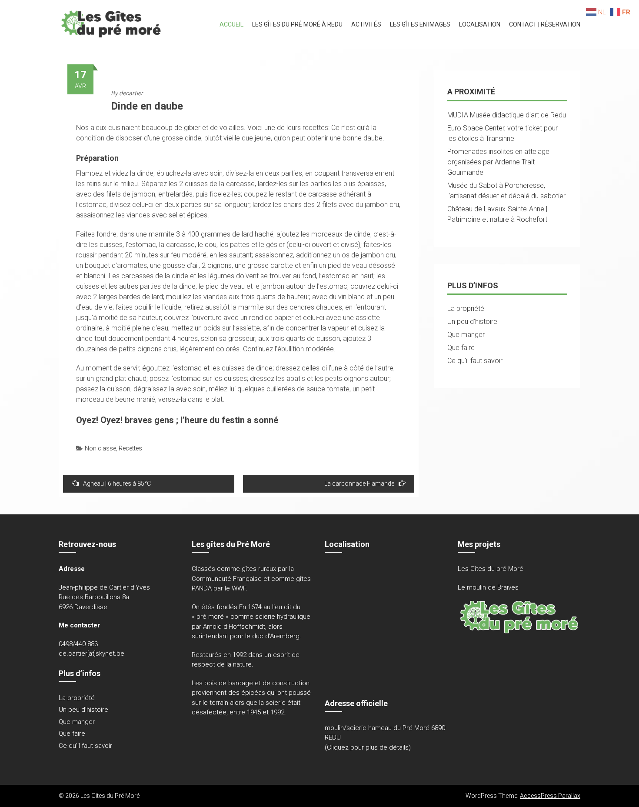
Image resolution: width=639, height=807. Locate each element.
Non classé (100, 448)
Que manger (466, 334)
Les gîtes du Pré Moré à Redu (297, 24)
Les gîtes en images (420, 24)
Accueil (231, 24)
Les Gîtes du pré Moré (490, 569)
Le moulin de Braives (488, 587)
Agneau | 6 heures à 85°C (117, 483)
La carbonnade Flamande (359, 483)
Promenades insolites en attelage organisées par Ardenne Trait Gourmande (498, 162)
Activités (366, 24)
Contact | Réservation (544, 24)
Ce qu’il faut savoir (475, 361)
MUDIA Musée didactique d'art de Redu (506, 115)
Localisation (479, 24)
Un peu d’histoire (472, 321)
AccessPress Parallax (550, 795)
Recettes (130, 448)
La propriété (465, 308)
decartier (131, 93)
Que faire (461, 347)
